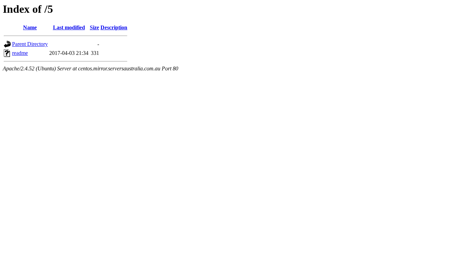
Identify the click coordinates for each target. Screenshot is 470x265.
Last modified (69, 27)
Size (94, 27)
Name (30, 27)
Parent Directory (30, 44)
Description (113, 27)
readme (20, 53)
